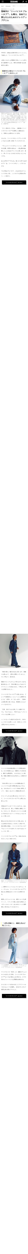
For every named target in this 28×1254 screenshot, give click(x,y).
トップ (2, 5)
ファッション (8, 5)
